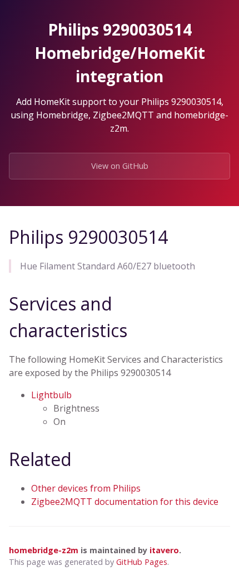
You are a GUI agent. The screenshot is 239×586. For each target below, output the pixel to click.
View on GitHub (119, 166)
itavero (164, 550)
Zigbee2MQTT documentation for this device (124, 501)
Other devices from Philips (86, 488)
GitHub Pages (141, 562)
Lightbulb (51, 395)
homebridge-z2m (43, 550)
